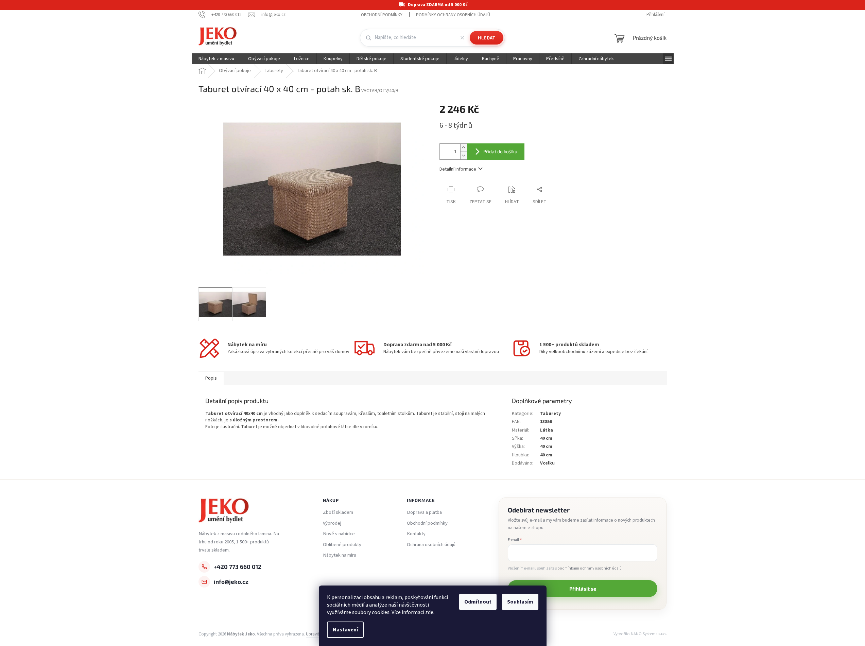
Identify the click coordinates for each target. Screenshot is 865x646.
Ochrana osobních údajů (431, 544)
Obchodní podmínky (381, 15)
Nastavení (345, 629)
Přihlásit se (582, 589)
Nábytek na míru (339, 555)
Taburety (550, 413)
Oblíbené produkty (342, 544)
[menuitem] (216, 58)
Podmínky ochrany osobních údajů (453, 15)
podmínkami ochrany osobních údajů (589, 568)
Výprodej (332, 523)
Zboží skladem (338, 512)
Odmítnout (477, 602)
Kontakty (416, 533)
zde (429, 612)
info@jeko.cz (231, 581)
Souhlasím (520, 602)
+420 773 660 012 (237, 566)
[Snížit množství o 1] (463, 155)
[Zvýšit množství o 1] (463, 148)
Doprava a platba (424, 512)
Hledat (486, 37)
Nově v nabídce (339, 533)
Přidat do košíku (500, 151)
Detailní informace (457, 169)
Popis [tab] (211, 378)
